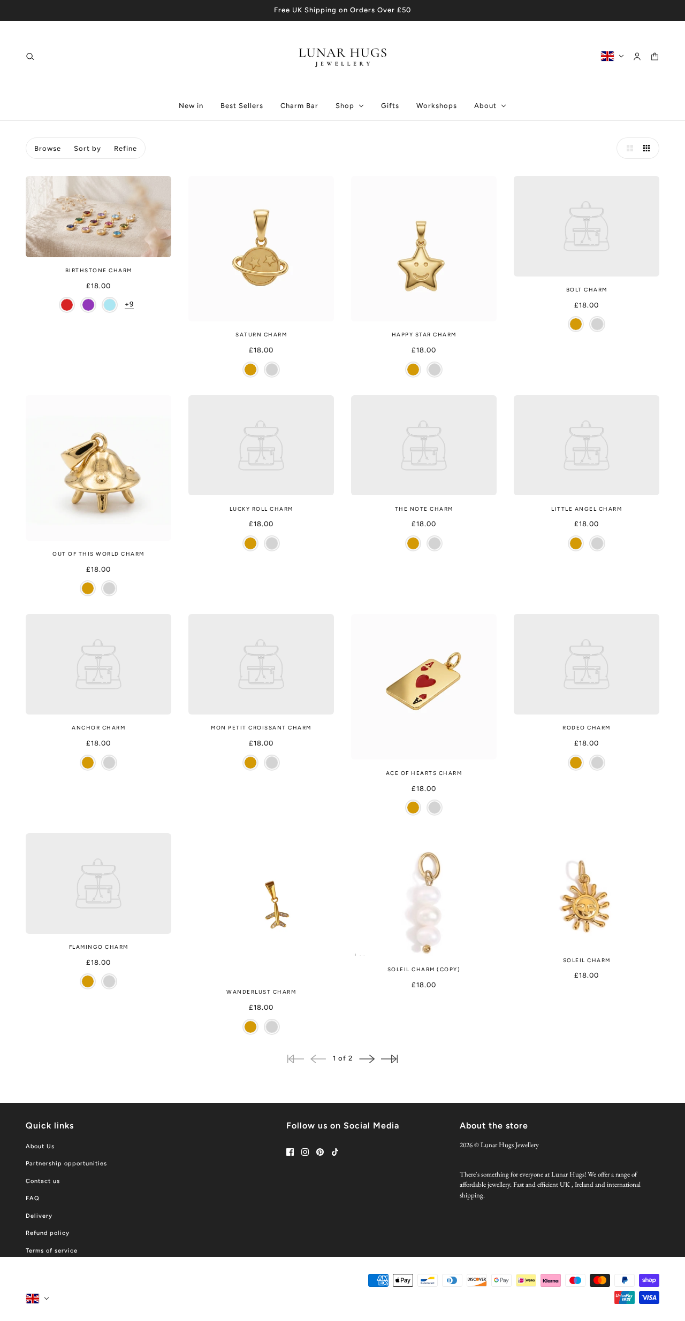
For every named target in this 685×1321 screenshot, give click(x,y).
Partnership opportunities (66, 1163)
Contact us (43, 1181)
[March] (109, 304)
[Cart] (654, 55)
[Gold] (250, 369)
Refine (125, 148)
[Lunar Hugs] (342, 56)
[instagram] (305, 1152)
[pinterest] (320, 1152)
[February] (88, 304)
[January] (66, 304)
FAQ (33, 1198)
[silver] (271, 369)
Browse (47, 148)
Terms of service (52, 1250)
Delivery (39, 1215)
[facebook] (290, 1152)
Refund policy (48, 1233)
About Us (40, 1146)
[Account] (637, 55)
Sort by (87, 148)
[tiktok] (335, 1152)
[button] (627, 148)
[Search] (30, 55)
